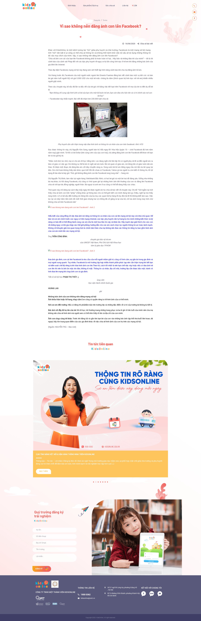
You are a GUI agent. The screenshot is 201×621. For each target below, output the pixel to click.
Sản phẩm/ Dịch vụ (90, 6)
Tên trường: (40, 549)
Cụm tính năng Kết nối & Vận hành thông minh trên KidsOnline (65, 454)
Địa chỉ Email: (41, 543)
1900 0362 (85, 594)
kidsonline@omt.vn (88, 598)
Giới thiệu (72, 6)
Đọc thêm (43, 471)
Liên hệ (125, 6)
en (136, 6)
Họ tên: (38, 530)
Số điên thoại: (41, 536)
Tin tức (105, 20)
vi (133, 6)
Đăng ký (39, 569)
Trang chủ (97, 20)
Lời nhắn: (39, 556)
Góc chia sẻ (110, 6)
